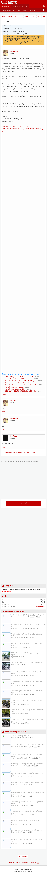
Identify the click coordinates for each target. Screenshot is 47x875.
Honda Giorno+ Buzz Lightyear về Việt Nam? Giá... (27, 830)
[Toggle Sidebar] (44, 16)
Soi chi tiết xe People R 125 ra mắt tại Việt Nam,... (27, 662)
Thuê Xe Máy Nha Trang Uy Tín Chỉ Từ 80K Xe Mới (28, 745)
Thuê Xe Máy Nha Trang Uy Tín (21, 735)
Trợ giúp (18, 862)
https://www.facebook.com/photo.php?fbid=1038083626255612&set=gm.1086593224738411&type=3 (23, 129)
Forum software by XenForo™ (23, 869)
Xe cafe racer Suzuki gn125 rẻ (15, 389)
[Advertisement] (23, 235)
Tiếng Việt (22, 856)
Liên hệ (11, 862)
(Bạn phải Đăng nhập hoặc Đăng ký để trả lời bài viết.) (19, 452)
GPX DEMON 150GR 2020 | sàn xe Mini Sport (21, 391)
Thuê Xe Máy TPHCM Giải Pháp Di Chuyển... (21, 381)
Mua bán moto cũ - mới (19, 6)
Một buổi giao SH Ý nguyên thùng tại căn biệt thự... (27, 764)
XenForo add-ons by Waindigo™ (23, 871)
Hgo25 (13, 737)
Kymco (13, 657)
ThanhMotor (15, 704)
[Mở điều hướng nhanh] (39, 16)
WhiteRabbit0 (40, 606)
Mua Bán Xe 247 (16, 617)
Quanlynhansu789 (17, 638)
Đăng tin (32, 11)
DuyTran (13, 436)
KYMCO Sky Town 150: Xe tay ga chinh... (20, 377)
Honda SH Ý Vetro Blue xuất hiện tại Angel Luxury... (28, 783)
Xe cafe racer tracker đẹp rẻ (15, 387)
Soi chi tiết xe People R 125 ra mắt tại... (19, 379)
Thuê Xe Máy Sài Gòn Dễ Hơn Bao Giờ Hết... (21, 385)
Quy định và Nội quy (29, 862)
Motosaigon (5, 6)
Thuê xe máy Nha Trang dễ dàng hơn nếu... (20, 383)
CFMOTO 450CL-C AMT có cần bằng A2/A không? (27, 615)
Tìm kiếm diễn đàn (8, 11)
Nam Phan (14, 51)
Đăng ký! (23, 503)
